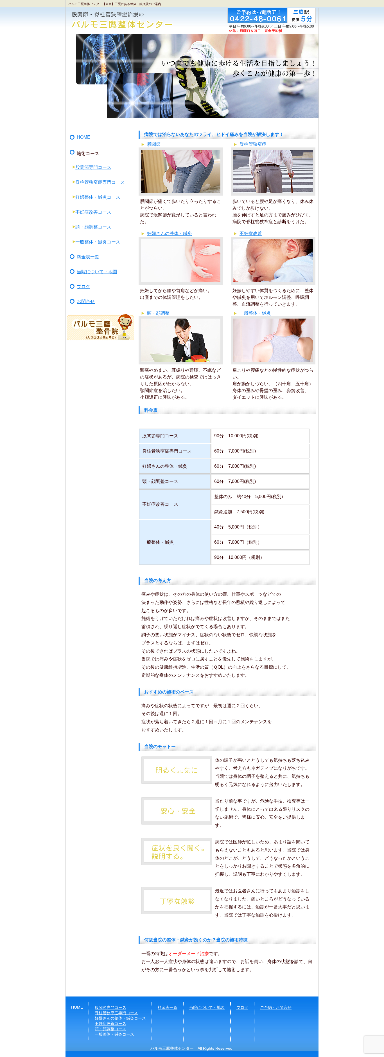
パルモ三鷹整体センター (172, 1048)
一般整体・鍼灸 (255, 313)
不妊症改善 (251, 233)
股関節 (154, 144)
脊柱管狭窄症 (253, 144)
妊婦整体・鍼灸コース (97, 197)
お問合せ (86, 301)
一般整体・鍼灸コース (97, 241)
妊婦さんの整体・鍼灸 (169, 233)
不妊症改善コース (93, 212)
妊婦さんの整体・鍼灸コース (120, 1018)
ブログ (83, 286)
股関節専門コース (93, 167)
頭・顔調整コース (93, 227)
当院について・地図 (97, 271)
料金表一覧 (88, 256)
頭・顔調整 (158, 313)
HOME (83, 137)
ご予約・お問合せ (276, 1007)
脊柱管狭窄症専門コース (100, 182)
